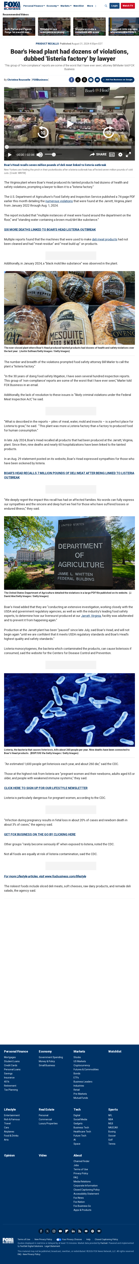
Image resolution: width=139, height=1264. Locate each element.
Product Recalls (47, 43)
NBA (110, 1119)
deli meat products (104, 239)
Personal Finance (33, 6)
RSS (79, 1231)
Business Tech (81, 1127)
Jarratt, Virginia (91, 616)
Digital (77, 1115)
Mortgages (10, 1057)
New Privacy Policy (43, 1239)
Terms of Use (81, 1169)
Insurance (9, 1077)
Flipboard (67, 1231)
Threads (84, 79)
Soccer (112, 1135)
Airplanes (9, 1131)
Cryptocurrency (82, 1065)
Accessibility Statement (86, 1193)
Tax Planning (11, 1089)
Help (88, 1239)
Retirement (10, 1085)
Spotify (92, 1231)
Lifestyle (10, 1109)
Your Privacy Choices (72, 1239)
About (78, 1155)
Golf (110, 1139)
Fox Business (12, 5)
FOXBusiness (40, 79)
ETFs (76, 1077)
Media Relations (82, 1181)
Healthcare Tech (82, 1131)
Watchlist (78, 6)
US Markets (80, 1061)
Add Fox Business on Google (119, 80)
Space (77, 1143)
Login (114, 5)
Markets (65, 6)
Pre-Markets (80, 1093)
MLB (110, 1123)
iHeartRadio (99, 1231)
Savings (8, 1073)
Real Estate (46, 1109)
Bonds (77, 1073)
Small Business (47, 1065)
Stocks (77, 1057)
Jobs (76, 1165)
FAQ (76, 1177)
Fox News (79, 1197)
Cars (6, 1127)
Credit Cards (10, 1065)
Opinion (9, 1155)
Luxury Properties (48, 1123)
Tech (77, 1109)
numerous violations (59, 201)
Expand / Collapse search (106, 6)
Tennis (111, 1143)
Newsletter (86, 1231)
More (90, 6)
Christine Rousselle (18, 79)
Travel (7, 1123)
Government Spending (51, 1057)
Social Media (80, 1119)
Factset (104, 1243)
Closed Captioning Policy (87, 1189)
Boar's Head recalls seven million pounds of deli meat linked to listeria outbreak (55, 165)
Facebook (71, 79)
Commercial (45, 1119)
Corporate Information (86, 1185)
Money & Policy (47, 1061)
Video (43, 1155)
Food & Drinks (11, 1135)
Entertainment (12, 1115)
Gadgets (78, 1123)
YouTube (60, 1231)
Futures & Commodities (86, 1069)
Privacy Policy (81, 1173)
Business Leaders (83, 1081)
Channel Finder (82, 1161)
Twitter (78, 79)
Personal (43, 1115)
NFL (110, 1115)
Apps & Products (82, 1210)
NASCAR (113, 1127)
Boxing (112, 1131)
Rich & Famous (12, 1119)
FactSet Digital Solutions (31, 1246)
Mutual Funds (81, 1098)
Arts (6, 1139)
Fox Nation (79, 1202)
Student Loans (12, 1061)
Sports (113, 1109)
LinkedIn (73, 1231)
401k (6, 1081)
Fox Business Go (82, 1206)
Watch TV (128, 5)
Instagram (54, 1231)
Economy (52, 6)
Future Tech (80, 1135)
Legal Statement (52, 1246)
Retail (77, 1089)
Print (91, 79)
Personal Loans (12, 1069)
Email (97, 79)
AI (75, 1139)
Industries (79, 1085)
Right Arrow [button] (133, 27)
